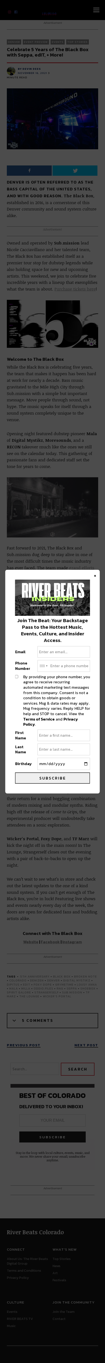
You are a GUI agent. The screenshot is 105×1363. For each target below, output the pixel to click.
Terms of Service (39, 719)
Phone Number (22, 666)
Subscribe (52, 778)
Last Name (20, 749)
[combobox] (43, 666)
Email (20, 652)
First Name (20, 735)
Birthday (23, 764)
